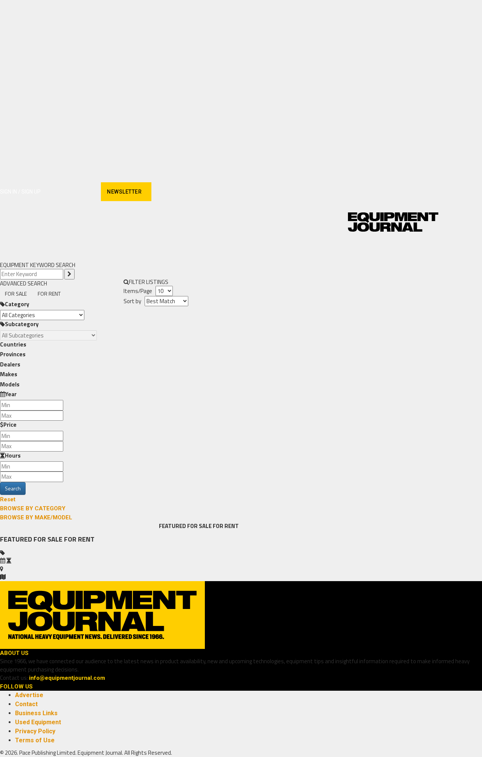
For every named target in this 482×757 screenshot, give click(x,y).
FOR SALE (16, 294)
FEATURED (172, 526)
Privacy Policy (35, 731)
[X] (86, 191)
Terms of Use (35, 740)
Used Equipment (38, 722)
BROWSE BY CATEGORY (33, 508)
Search (13, 488)
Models (10, 384)
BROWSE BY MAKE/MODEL (36, 517)
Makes (8, 374)
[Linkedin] (73, 191)
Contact (26, 704)
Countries (13, 344)
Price (10, 425)
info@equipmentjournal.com (67, 678)
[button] (429, 252)
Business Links (36, 713)
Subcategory (22, 324)
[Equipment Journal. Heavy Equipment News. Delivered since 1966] (393, 222)
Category (17, 304)
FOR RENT (49, 294)
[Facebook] (47, 191)
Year (11, 394)
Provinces (13, 354)
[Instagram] (60, 191)
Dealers (10, 364)
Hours (13, 455)
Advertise (29, 695)
